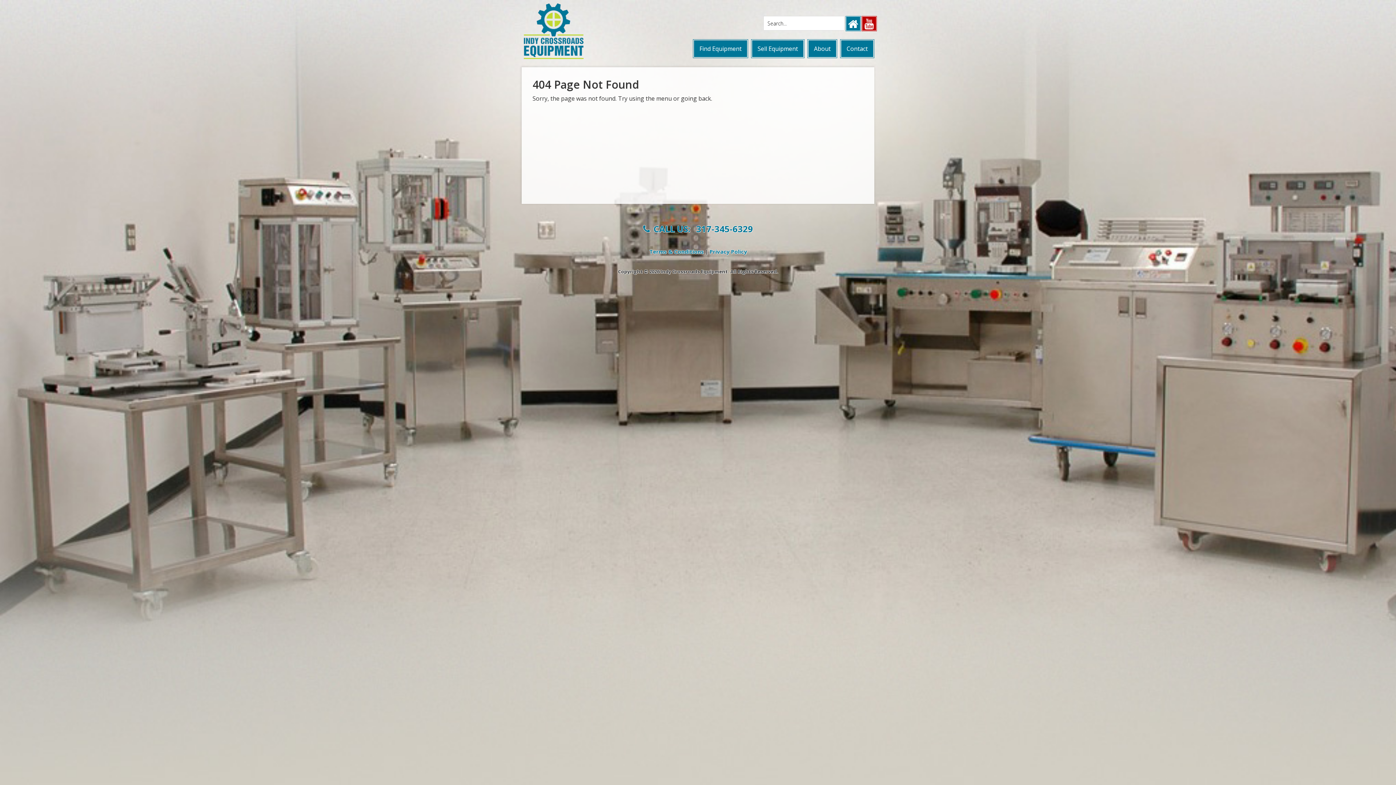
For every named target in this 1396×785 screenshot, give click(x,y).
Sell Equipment (778, 49)
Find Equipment (720, 49)
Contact (857, 49)
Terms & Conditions (676, 251)
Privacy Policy (728, 251)
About (822, 49)
